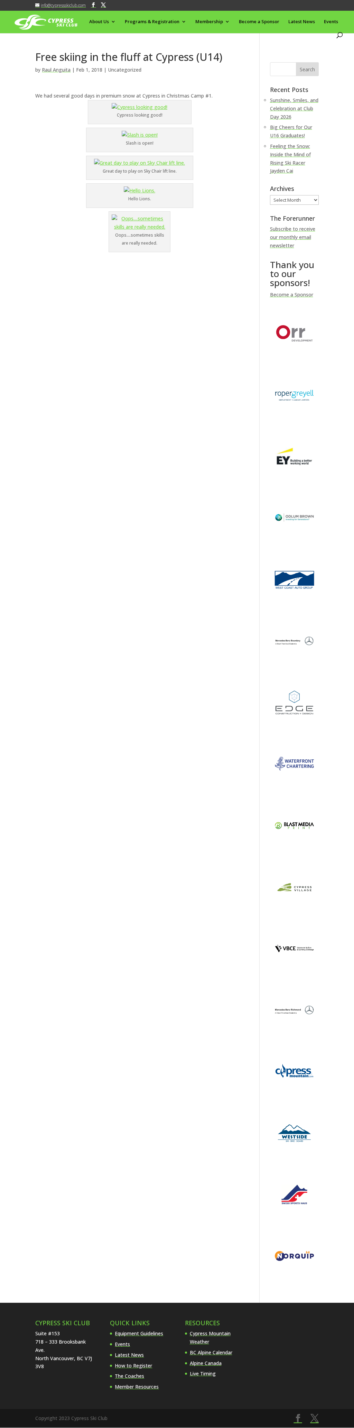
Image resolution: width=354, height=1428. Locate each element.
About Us (99, 22)
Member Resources (137, 1386)
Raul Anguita (56, 69)
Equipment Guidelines (139, 1333)
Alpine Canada (206, 1363)
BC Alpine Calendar (211, 1352)
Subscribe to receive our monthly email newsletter (292, 237)
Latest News (301, 22)
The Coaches (129, 1376)
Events (331, 22)
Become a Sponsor (259, 22)
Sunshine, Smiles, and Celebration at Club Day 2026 (294, 108)
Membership (209, 22)
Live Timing (203, 1373)
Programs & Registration (152, 22)
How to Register (133, 1365)
